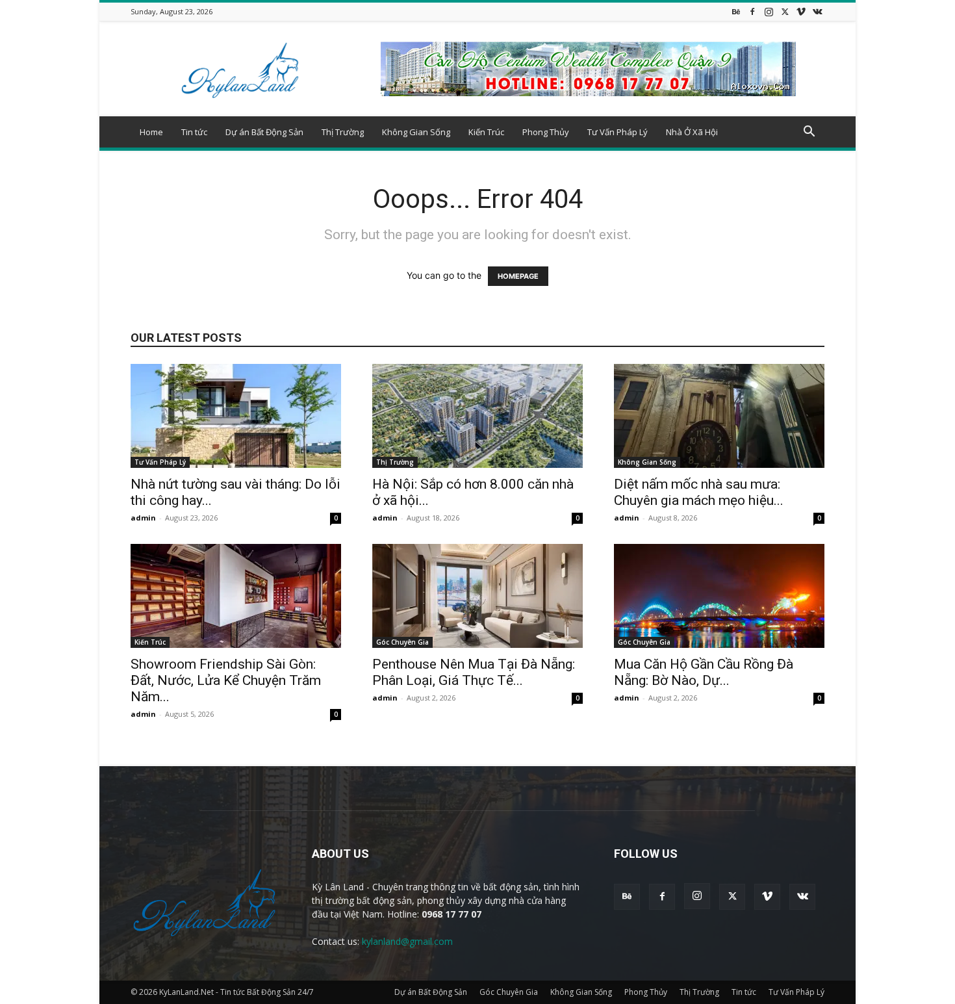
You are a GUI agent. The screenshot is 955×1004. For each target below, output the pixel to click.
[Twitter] (785, 11)
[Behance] (736, 11)
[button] (808, 133)
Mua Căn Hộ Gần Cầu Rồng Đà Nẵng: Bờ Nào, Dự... (703, 672)
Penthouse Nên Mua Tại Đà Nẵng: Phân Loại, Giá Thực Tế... (473, 672)
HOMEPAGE (518, 276)
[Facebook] (752, 11)
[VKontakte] (817, 11)
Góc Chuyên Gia (402, 642)
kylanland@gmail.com (407, 941)
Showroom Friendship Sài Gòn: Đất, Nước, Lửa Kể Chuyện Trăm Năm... (226, 680)
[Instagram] (768, 11)
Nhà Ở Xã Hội (692, 132)
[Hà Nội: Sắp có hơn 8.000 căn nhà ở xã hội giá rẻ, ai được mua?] (477, 416)
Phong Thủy (545, 132)
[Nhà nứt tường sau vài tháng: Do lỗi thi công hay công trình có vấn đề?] (236, 416)
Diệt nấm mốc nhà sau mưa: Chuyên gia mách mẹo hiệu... (698, 492)
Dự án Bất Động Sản (264, 132)
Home (151, 132)
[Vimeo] (801, 11)
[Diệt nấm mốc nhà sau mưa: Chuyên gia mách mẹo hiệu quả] (719, 416)
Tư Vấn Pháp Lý (617, 132)
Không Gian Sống (416, 132)
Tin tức (194, 132)
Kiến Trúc (486, 132)
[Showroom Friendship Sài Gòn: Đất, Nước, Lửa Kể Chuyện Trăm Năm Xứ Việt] (236, 596)
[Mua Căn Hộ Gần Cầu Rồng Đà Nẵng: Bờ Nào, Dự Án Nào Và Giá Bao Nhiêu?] (719, 596)
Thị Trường (343, 132)
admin (143, 517)
